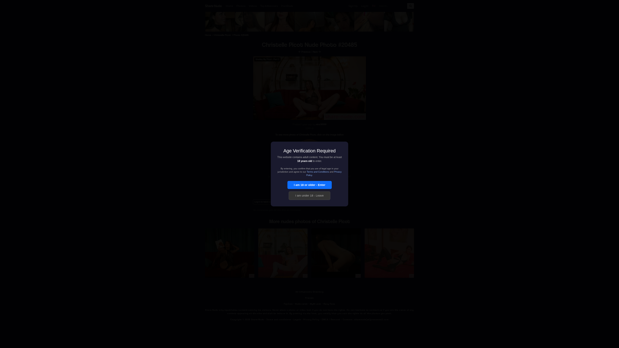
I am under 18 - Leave (309, 195)
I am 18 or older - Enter (309, 185)
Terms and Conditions (318, 172)
